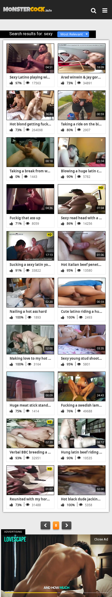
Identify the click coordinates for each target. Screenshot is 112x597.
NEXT (66, 525)
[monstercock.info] (29, 9)
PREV (45, 525)
